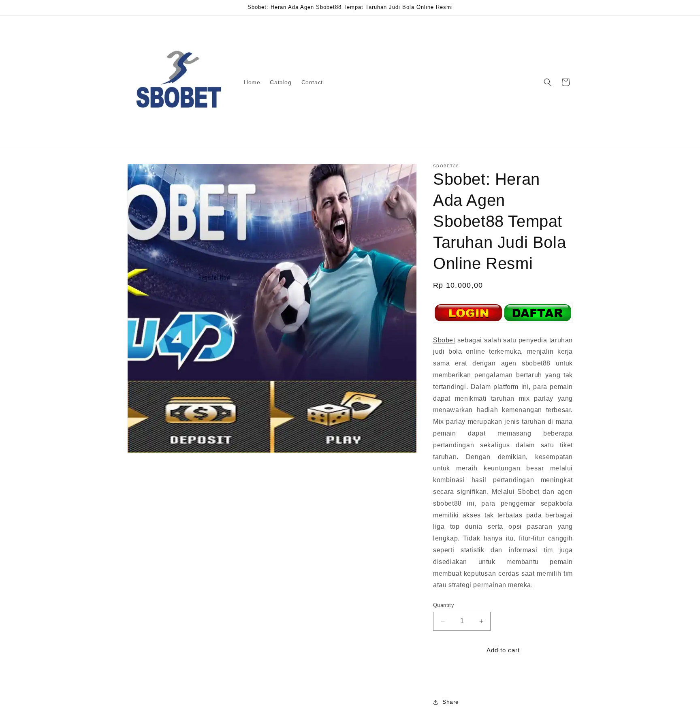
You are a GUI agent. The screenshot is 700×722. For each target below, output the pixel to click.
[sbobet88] (503, 321)
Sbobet (444, 340)
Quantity (443, 605)
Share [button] (450, 702)
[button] (548, 82)
